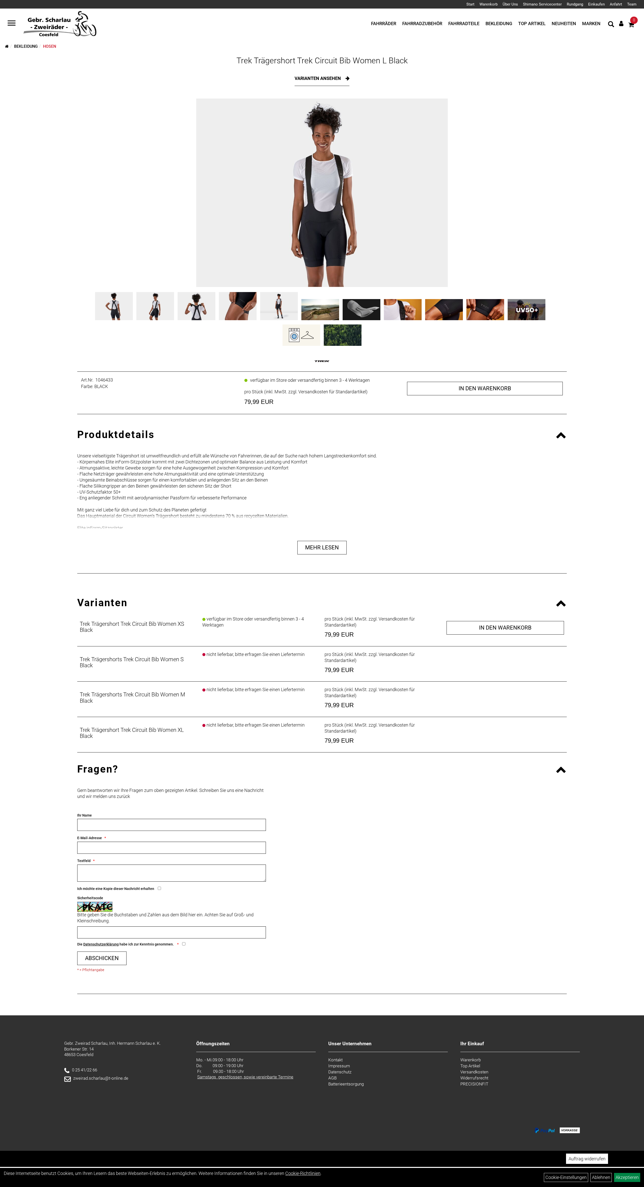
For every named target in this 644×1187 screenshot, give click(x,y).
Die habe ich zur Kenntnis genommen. (126, 944)
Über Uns (510, 4)
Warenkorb (488, 4)
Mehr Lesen (322, 547)
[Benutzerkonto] (621, 23)
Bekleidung (499, 23)
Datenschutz (339, 1071)
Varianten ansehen (318, 78)
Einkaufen (596, 4)
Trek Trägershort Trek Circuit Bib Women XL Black (132, 733)
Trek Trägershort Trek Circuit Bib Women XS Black (132, 627)
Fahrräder (383, 23)
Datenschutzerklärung (101, 944)
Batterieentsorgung (346, 1083)
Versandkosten (474, 1071)
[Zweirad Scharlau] (59, 23)
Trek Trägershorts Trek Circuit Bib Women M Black (132, 697)
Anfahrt (616, 4)
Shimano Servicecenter (542, 4)
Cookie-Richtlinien (302, 1173)
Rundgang (575, 4)
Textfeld (84, 861)
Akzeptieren (627, 1177)
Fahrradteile (463, 23)
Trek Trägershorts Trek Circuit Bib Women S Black (132, 662)
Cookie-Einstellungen (566, 1177)
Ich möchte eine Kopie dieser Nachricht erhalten (115, 889)
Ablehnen (601, 1177)
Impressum (339, 1065)
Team (631, 4)
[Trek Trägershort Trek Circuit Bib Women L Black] (322, 193)
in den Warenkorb (485, 388)
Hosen (49, 46)
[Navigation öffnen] (11, 23)
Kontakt (335, 1059)
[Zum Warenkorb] (631, 25)
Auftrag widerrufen (587, 1158)
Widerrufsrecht (474, 1077)
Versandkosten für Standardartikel (332, 391)
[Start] (7, 46)
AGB (332, 1077)
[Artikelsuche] (611, 24)
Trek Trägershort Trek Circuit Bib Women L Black (322, 60)
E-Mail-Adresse (89, 838)
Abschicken (102, 958)
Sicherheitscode (90, 898)
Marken (591, 23)
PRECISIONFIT (474, 1083)
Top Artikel (532, 23)
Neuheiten (564, 23)
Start (470, 4)
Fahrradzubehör (422, 23)
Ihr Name (84, 815)
